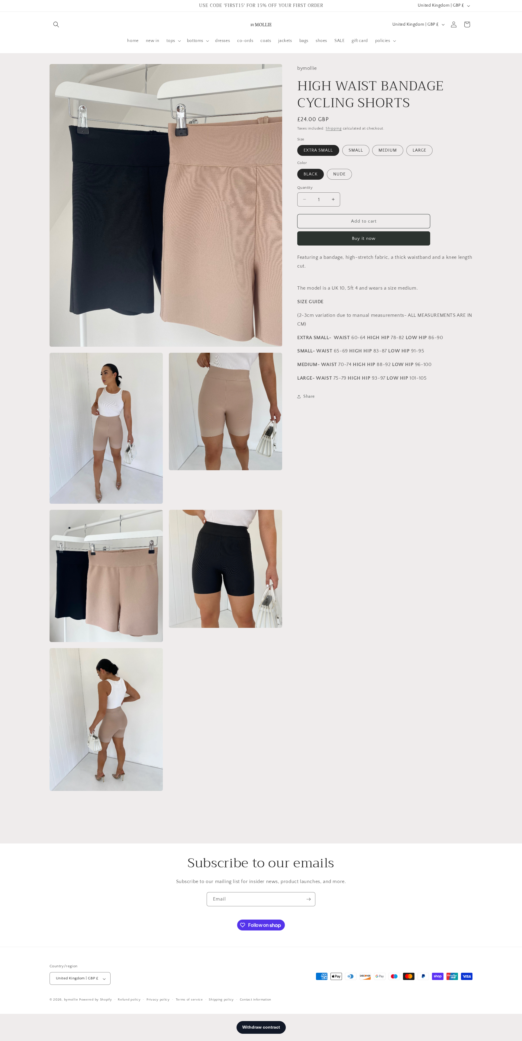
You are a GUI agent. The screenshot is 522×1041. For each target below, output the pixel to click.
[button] (56, 24)
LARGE (419, 150)
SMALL (356, 150)
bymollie (71, 1000)
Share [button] (309, 396)
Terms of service (189, 999)
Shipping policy (221, 999)
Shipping (334, 128)
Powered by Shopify (95, 1000)
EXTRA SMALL (318, 150)
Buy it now (363, 238)
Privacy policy (158, 999)
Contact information (255, 999)
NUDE (339, 174)
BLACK (310, 174)
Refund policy (129, 999)
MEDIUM (388, 150)
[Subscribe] (308, 899)
